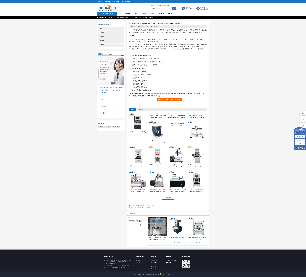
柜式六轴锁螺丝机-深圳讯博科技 (178, 237)
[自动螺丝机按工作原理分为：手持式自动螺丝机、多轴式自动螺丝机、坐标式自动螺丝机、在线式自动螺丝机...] (198, 226)
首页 (100, 17)
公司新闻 (109, 17)
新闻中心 (104, 17)
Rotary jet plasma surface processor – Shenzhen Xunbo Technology (177, 166)
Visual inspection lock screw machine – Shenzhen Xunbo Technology (177, 125)
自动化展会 (136, 205)
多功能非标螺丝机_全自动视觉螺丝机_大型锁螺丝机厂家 (111, 7)
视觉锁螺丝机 (166, 93)
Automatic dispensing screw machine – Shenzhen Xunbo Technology (196, 141)
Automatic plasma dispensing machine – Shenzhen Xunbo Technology (138, 191)
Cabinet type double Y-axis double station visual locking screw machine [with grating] (157, 117)
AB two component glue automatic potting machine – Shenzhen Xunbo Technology (177, 191)
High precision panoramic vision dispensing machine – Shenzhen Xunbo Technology (138, 166)
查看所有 (168, 198)
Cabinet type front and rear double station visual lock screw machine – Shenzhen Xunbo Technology (177, 117)
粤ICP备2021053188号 (167, 274)
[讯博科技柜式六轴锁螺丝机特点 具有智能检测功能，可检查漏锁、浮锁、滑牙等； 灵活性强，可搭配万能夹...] (177, 226)
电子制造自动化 (146, 205)
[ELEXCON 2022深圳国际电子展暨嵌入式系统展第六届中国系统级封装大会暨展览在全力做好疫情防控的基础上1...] (137, 217)
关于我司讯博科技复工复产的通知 (141, 207)
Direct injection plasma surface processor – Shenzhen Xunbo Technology (157, 191)
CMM (140, 205)
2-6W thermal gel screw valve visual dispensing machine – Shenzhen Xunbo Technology (157, 166)
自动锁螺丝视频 (165, 5)
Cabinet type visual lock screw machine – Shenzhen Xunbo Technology (196, 117)
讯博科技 (153, 205)
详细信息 (137, 225)
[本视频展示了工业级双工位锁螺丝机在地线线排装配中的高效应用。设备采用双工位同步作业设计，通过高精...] (157, 226)
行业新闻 (148, 26)
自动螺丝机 (159, 5)
